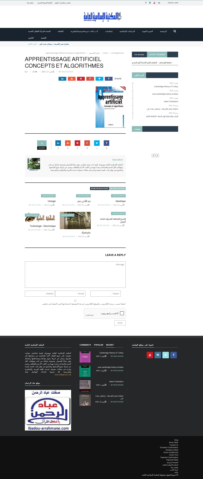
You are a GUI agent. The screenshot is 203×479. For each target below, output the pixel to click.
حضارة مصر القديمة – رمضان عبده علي (54, 44)
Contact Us (174, 445)
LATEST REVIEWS (157, 54)
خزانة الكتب (174, 470)
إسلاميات (108, 31)
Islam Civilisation (116, 381)
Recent (110, 345)
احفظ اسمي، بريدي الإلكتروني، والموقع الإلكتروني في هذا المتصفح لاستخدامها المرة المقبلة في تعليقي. (84, 303)
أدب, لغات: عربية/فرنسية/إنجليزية (84, 31)
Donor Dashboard (171, 452)
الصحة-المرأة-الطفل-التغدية (39, 31)
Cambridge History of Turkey (111, 353)
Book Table (173, 442)
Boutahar (67, 72)
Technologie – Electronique (43, 226)
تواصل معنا (174, 467)
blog (176, 440)
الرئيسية (163, 31)
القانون (31, 37)
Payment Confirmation (169, 457)
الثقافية (61, 31)
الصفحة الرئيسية (172, 462)
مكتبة (176, 472)
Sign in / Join (173, 3)
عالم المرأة (86, 232)
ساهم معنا (30, 3)
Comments (85, 345)
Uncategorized (49, 196)
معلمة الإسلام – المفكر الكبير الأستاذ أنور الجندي (152, 62)
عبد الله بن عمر (84, 201)
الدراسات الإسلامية (127, 31)
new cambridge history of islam (110, 367)
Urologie (52, 201)
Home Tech (173, 455)
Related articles (117, 188)
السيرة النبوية (147, 31)
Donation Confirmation (169, 447)
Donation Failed (172, 450)
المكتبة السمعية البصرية (45, 3)
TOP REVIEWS (139, 55)
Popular (98, 345)
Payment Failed (172, 460)
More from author (99, 188)
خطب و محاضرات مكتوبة (63, 3)
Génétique (121, 201)
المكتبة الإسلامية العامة (170, 465)
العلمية (43, 37)
